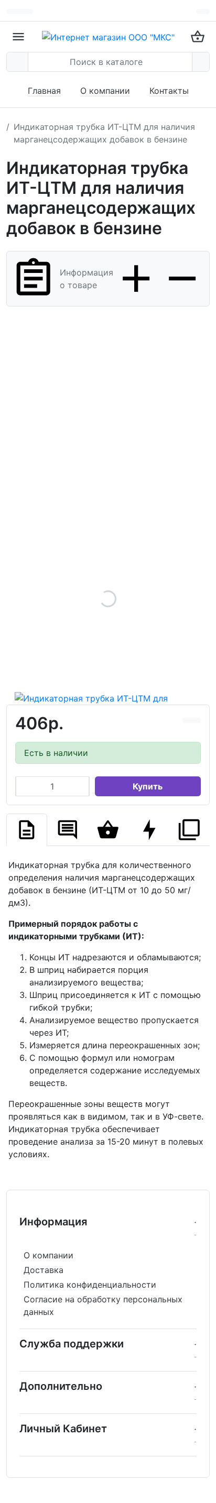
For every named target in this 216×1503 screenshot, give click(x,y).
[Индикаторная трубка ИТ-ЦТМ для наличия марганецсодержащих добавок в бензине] (108, 599)
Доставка (43, 1270)
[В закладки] (196, 720)
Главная (44, 90)
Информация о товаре (86, 278)
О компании (105, 90)
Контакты (169, 90)
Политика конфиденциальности (90, 1284)
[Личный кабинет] (203, 11)
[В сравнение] (187, 720)
